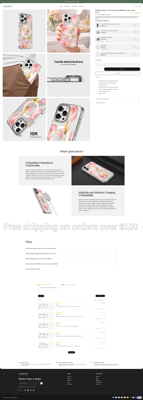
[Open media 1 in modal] (24, 31)
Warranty (69, 378)
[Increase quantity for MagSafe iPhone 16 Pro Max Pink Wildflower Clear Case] (102, 69)
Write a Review (101, 296)
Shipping (69, 380)
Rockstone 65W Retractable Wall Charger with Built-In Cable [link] (113, 53)
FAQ (68, 382)
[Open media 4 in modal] (68, 75)
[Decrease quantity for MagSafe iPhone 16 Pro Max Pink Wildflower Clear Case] (96, 69)
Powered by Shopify (13, 397)
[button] (135, 12)
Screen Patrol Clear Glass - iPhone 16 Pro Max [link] (110, 24)
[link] (98, 25)
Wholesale (69, 384)
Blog (97, 378)
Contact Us (98, 384)
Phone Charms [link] (104, 45)
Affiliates (98, 380)
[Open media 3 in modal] (24, 75)
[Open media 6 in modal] (68, 119)
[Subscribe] (41, 383)
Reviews (98, 376)
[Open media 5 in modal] (24, 119)
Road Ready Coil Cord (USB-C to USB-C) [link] (109, 30)
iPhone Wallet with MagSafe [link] (106, 37)
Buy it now (118, 73)
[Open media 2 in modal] (68, 31)
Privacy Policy (99, 382)
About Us (69, 376)
